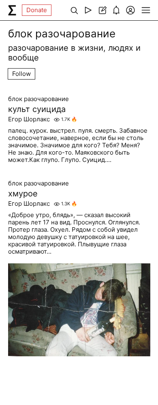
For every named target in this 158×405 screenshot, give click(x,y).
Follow (21, 74)
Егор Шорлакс (29, 119)
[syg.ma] (12, 10)
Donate (36, 10)
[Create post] (102, 10)
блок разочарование (38, 99)
